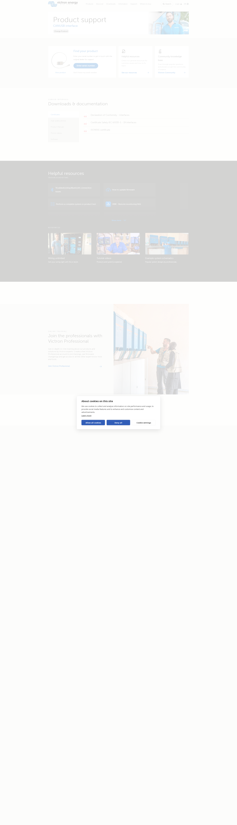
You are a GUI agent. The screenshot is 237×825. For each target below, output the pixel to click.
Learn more (86, 415)
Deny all (118, 422)
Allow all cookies (93, 422)
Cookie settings (144, 422)
